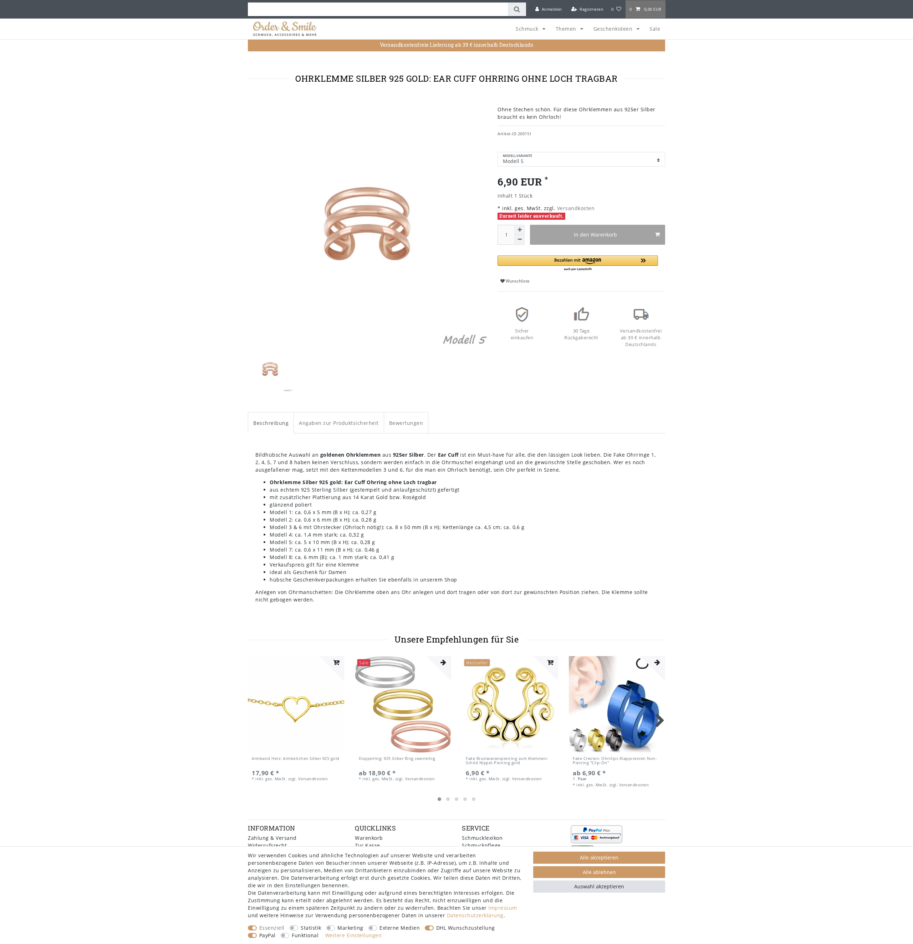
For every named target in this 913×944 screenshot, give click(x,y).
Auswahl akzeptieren (599, 886)
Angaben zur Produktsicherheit (339, 423)
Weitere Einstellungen (353, 935)
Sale (654, 28)
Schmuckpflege (481, 845)
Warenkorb (369, 837)
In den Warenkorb (595, 234)
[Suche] (517, 9)
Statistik (311, 927)
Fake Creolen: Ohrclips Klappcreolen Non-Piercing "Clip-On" (615, 760)
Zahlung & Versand (272, 837)
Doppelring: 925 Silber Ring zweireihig (397, 758)
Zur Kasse (367, 845)
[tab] (271, 422)
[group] (296, 704)
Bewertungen (406, 423)
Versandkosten (575, 208)
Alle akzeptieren (599, 857)
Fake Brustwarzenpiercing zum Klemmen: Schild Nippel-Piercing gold (507, 760)
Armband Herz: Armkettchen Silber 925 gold (296, 758)
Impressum (502, 907)
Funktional (305, 935)
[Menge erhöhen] (520, 230)
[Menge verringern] (520, 240)
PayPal (267, 935)
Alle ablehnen (599, 872)
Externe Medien (399, 927)
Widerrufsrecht (267, 845)
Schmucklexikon (482, 837)
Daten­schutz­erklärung (475, 915)
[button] (578, 263)
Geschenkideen (613, 28)
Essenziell (272, 927)
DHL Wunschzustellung (465, 927)
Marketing (350, 927)
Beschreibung (271, 423)
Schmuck (528, 28)
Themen (567, 28)
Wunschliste (517, 281)
